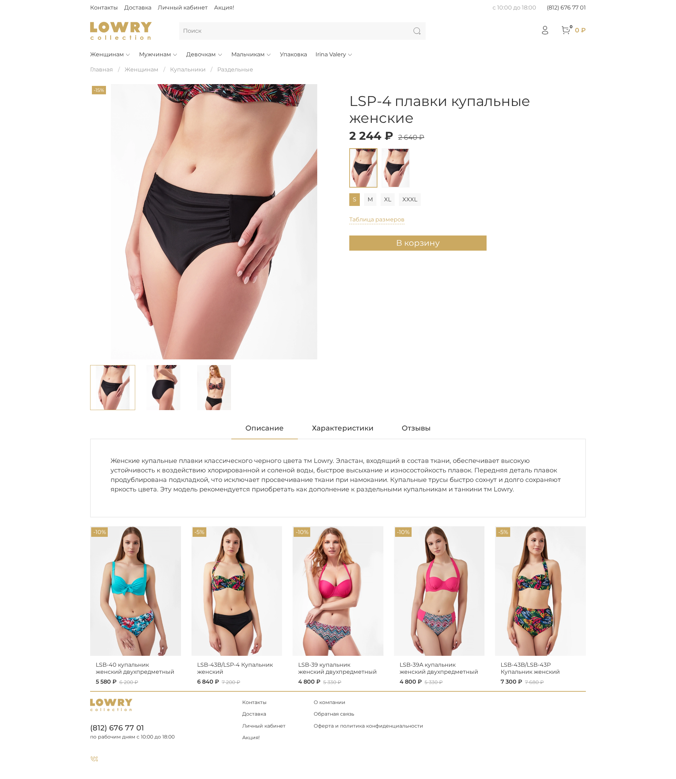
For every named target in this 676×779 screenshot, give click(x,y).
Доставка (137, 7)
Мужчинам (155, 54)
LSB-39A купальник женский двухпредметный (439, 668)
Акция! (224, 7)
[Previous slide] (101, 221)
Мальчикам (248, 54)
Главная (101, 69)
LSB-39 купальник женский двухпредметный (337, 668)
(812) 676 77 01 (566, 7)
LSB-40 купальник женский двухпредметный (135, 668)
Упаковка (293, 54)
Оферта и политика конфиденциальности (368, 726)
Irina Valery (330, 54)
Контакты (104, 7)
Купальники (188, 69)
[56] (363, 168)
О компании (329, 702)
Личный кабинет (183, 7)
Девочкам (201, 54)
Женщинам (107, 54)
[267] (396, 168)
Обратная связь (334, 714)
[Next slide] (326, 221)
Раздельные (235, 69)
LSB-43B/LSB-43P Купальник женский (530, 668)
